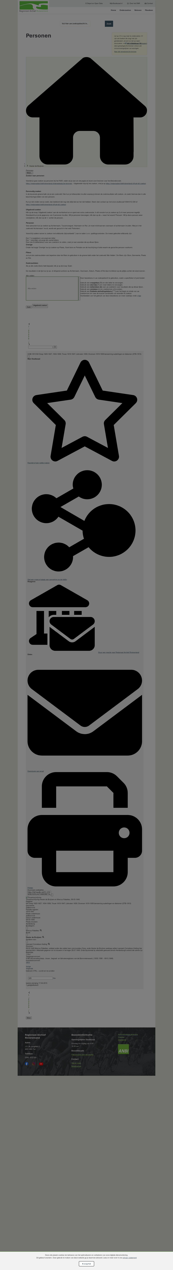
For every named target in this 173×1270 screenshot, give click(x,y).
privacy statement (130, 1257)
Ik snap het (86, 1264)
